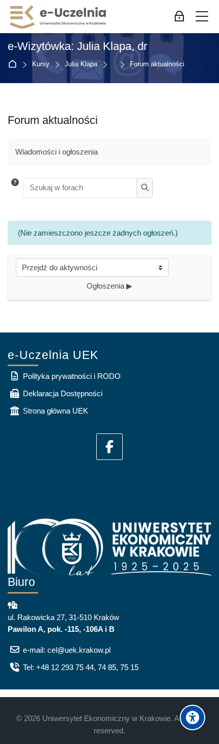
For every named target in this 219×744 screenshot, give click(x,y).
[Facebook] (109, 446)
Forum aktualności (157, 64)
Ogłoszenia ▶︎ (109, 285)
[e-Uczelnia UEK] (59, 17)
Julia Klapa (81, 64)
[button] (15, 187)
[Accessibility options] (192, 717)
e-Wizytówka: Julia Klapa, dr (77, 46)
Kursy (40, 64)
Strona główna (14, 64)
